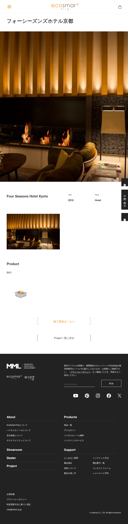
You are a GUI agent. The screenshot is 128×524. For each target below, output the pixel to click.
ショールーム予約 (101, 473)
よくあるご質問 (71, 457)
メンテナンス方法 (101, 457)
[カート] (119, 6)
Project (12, 466)
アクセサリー (70, 430)
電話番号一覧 (99, 462)
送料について (70, 468)
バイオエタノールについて (19, 430)
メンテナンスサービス (74, 440)
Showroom (14, 449)
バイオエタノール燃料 (74, 435)
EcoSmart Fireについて (17, 424)
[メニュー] (9, 6)
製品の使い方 (70, 473)
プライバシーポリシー (80, 371)
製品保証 (68, 462)
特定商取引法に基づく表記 (19, 504)
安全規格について (15, 435)
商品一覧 (68, 424)
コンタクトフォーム (102, 468)
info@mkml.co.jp (14, 509)
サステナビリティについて (19, 440)
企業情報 (11, 494)
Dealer (11, 458)
